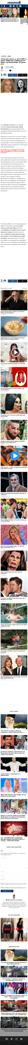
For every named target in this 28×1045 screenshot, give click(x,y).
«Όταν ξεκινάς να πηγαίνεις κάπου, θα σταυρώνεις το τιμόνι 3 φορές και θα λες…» (13, 731)
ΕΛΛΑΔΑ (23, 749)
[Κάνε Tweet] (22, 75)
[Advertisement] (14, 39)
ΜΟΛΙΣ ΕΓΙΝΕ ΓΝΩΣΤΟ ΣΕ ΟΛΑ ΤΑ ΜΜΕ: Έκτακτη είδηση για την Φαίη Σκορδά (13, 795)
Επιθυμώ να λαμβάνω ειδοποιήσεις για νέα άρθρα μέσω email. (13, 887)
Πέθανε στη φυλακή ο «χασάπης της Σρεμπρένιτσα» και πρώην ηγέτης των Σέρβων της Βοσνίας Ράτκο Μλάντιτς (10, 20)
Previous (0, 16)
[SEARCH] (26, 6)
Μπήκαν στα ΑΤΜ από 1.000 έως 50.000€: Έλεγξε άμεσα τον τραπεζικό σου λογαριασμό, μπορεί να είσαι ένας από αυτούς (13, 817)
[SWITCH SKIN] (4, 6)
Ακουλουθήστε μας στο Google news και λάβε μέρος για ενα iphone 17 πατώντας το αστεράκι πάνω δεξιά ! (12, 151)
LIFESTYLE (20, 792)
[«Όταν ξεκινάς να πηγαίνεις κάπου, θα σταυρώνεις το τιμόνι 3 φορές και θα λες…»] (14, 721)
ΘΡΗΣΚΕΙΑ (23, 728)
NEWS (18, 728)
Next (27, 16)
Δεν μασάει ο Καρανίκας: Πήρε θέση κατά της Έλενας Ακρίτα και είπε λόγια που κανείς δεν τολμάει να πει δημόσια (13, 753)
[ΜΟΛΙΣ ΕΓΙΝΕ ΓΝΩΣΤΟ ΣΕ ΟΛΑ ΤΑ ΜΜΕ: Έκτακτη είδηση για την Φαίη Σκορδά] (14, 785)
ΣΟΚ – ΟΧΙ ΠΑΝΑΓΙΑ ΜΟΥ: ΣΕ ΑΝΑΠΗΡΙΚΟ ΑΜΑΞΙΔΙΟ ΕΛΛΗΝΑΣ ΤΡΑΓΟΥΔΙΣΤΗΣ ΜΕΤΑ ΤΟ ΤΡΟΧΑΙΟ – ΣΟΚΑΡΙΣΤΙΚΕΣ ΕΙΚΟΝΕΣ (12, 839)
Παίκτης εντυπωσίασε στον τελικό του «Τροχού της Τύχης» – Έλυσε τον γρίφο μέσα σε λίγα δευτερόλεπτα (14, 997)
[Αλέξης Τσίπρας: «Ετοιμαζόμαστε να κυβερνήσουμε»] (14, 764)
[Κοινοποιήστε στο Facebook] (12, 75)
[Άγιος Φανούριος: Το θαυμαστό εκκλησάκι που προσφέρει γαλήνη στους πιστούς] (14, 971)
